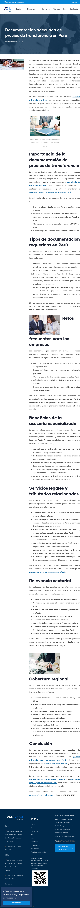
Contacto (74, 9)
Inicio (18, 9)
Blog (65, 9)
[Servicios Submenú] (39, 9)
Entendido (16, 902)
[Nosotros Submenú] (25, 9)
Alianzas (56, 9)
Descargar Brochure (63, 848)
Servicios (46, 9)
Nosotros (31, 9)
